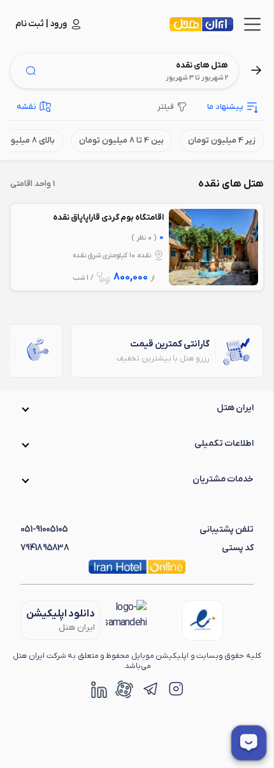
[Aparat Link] (124, 689)
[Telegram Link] (149, 689)
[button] (137, 408)
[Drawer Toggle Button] (252, 24)
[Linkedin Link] (99, 689)
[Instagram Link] (175, 689)
